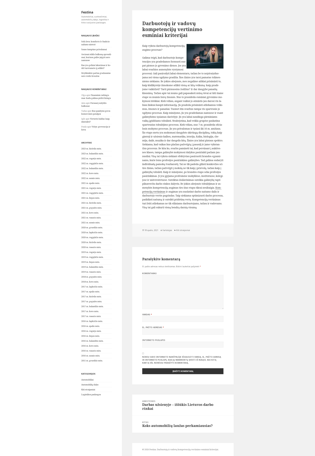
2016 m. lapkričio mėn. (92, 321)
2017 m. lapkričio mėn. (92, 286)
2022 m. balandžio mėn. (92, 168)
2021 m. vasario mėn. (91, 217)
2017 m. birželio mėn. (91, 296)
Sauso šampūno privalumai (94, 49)
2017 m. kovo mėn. (90, 311)
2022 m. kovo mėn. (90, 173)
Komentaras (149, 273)
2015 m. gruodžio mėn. (92, 360)
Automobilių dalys (89, 384)
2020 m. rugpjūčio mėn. (92, 237)
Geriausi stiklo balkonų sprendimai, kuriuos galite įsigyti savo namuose (96, 57)
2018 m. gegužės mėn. (91, 276)
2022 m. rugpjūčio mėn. (92, 163)
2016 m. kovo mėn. (90, 345)
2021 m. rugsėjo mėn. (91, 188)
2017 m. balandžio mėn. (92, 306)
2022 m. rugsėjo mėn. (91, 158)
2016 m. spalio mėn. (90, 326)
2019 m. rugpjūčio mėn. (92, 257)
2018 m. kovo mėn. (90, 281)
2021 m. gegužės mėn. (91, 207)
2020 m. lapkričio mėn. (92, 232)
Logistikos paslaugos (91, 394)
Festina (87, 12)
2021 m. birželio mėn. (91, 203)
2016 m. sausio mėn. (90, 355)
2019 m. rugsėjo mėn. (91, 252)
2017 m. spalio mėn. (90, 291)
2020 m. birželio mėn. (91, 242)
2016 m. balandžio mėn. (92, 341)
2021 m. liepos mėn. (90, 198)
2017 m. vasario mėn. (91, 316)
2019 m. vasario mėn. (91, 272)
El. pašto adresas (153, 327)
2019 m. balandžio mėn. (92, 267)
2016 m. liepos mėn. (90, 336)
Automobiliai (87, 379)
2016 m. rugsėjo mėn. (91, 331)
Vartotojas (167, 230)
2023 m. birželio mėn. (91, 148)
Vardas (147, 314)
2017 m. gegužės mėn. (91, 301)
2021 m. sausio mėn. (90, 222)
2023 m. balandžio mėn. (92, 153)
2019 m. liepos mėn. (90, 262)
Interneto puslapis (153, 340)
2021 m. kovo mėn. (90, 212)
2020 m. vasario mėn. (91, 247)
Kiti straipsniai (88, 389)
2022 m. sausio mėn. (90, 178)
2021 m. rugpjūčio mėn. (92, 193)
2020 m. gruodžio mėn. (92, 227)
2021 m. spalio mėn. (90, 183)
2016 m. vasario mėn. (91, 350)
